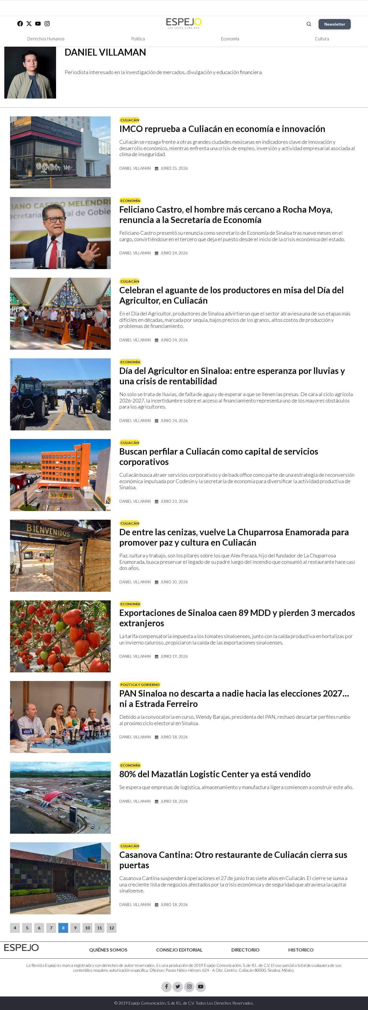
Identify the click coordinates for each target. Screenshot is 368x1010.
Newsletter (334, 24)
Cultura (322, 38)
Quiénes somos (108, 949)
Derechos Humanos (46, 38)
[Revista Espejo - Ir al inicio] (21, 947)
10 (87, 927)
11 (99, 927)
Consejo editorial (179, 949)
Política (138, 38)
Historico (301, 949)
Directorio (245, 949)
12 (111, 927)
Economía (230, 38)
